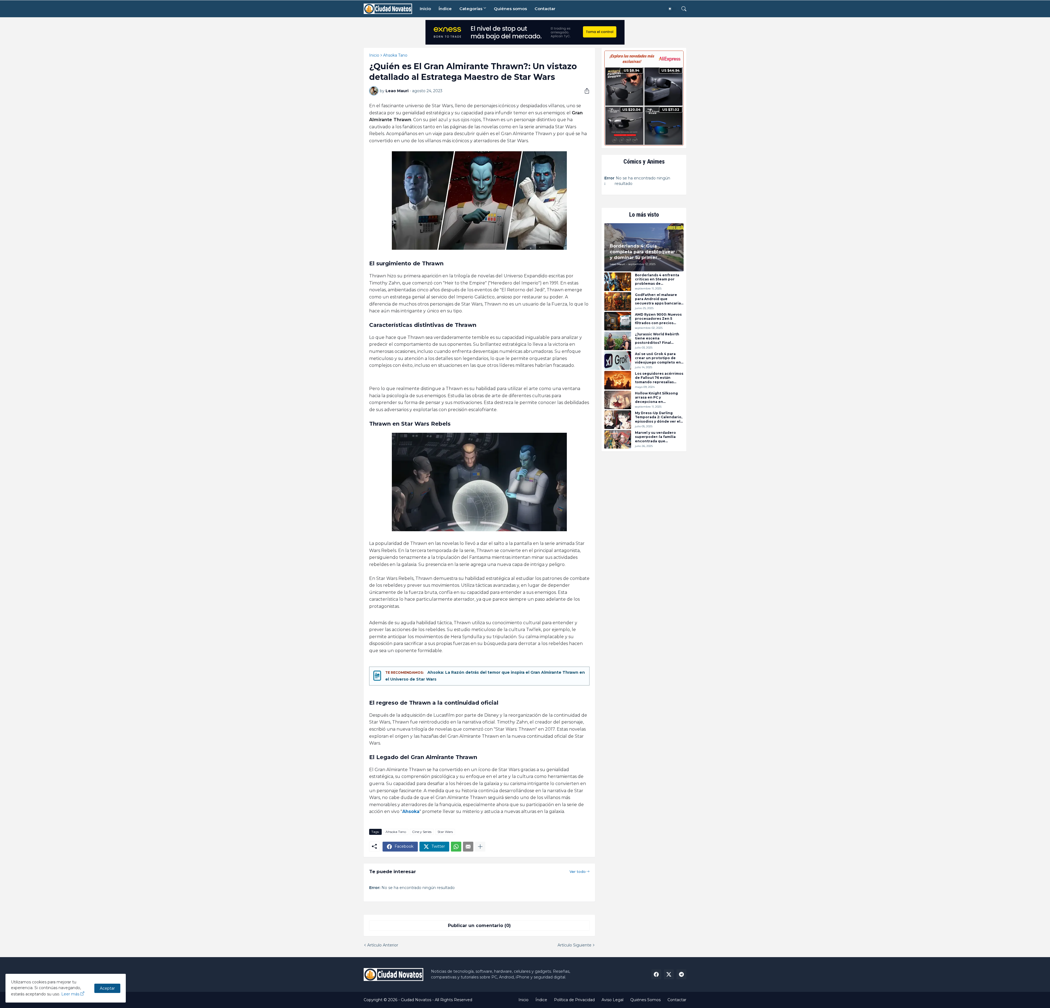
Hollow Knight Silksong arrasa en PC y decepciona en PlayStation (656, 397)
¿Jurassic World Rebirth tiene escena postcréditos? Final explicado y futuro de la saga (657, 338)
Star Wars (445, 832)
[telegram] (681, 974)
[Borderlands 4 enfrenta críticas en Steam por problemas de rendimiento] (617, 281)
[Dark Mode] (671, 8)
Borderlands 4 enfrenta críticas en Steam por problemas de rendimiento (657, 279)
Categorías (470, 8)
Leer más (70, 994)
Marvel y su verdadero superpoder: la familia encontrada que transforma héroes (655, 437)
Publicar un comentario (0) (479, 925)
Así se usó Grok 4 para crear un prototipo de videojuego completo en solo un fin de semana (658, 358)
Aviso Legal (612, 999)
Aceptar (107, 988)
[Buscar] (681, 8)
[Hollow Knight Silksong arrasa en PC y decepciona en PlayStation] (617, 400)
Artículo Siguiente (574, 945)
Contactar (545, 8)
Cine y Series (421, 832)
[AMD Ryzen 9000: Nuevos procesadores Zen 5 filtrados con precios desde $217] (617, 321)
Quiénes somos (510, 8)
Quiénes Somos (645, 999)
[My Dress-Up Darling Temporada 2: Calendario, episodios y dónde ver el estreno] (617, 419)
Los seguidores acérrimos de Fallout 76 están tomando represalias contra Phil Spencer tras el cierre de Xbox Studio (659, 377)
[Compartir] (585, 90)
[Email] (468, 847)
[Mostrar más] (480, 847)
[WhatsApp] (456, 847)
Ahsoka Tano (395, 55)
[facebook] (656, 974)
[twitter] (669, 974)
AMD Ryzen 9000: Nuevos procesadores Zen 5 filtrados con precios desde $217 (658, 318)
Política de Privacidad (574, 999)
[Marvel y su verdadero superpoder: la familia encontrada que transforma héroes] (617, 439)
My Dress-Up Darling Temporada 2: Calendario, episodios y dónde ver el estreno (658, 417)
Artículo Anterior (382, 945)
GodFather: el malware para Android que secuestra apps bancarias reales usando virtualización (659, 299)
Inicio (425, 8)
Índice (445, 8)
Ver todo (578, 871)
